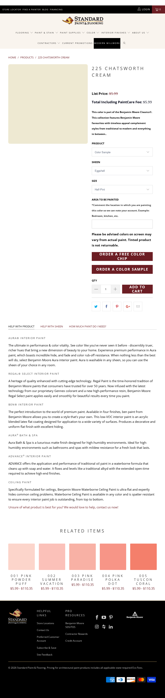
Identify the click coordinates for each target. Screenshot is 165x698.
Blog (45, 9)
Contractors (47, 43)
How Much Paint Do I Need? (87, 326)
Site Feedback (44, 654)
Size (94, 181)
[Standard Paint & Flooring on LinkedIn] (111, 626)
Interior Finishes (113, 32)
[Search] (124, 43)
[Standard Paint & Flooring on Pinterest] (111, 617)
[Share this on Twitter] (96, 306)
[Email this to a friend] (138, 306)
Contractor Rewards (76, 634)
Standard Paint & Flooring (31, 667)
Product (98, 143)
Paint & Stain (44, 32)
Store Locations (45, 623)
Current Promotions (77, 43)
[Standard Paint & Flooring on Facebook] (97, 617)
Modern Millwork (107, 43)
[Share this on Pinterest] (117, 306)
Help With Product (21, 326)
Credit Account (73, 640)
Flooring (22, 32)
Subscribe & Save (46, 647)
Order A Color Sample (122, 269)
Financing (56, 9)
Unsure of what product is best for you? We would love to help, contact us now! (63, 507)
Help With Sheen (51, 326)
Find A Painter (32, 9)
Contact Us (43, 630)
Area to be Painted (121, 208)
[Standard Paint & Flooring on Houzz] (104, 626)
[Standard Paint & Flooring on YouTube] (104, 617)
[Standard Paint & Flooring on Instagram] (97, 626)
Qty (94, 280)
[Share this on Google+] (127, 306)
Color (91, 32)
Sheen (96, 162)
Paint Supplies (70, 32)
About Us (139, 32)
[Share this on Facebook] (106, 306)
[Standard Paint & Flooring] (82, 20)
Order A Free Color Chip (122, 256)
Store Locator (11, 9)
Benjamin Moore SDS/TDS (74, 625)
